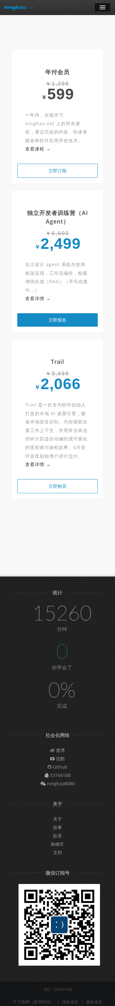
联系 (57, 836)
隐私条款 (70, 1002)
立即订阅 (57, 171)
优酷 (60, 759)
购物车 (57, 844)
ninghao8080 (60, 784)
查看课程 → (38, 149)
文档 (57, 852)
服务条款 (94, 1002)
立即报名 (57, 320)
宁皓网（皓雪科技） (36, 1002)
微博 (60, 750)
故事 (57, 827)
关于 (57, 819)
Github (59, 767)
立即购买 (57, 486)
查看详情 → (38, 298)
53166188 (60, 775)
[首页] (19, 7)
